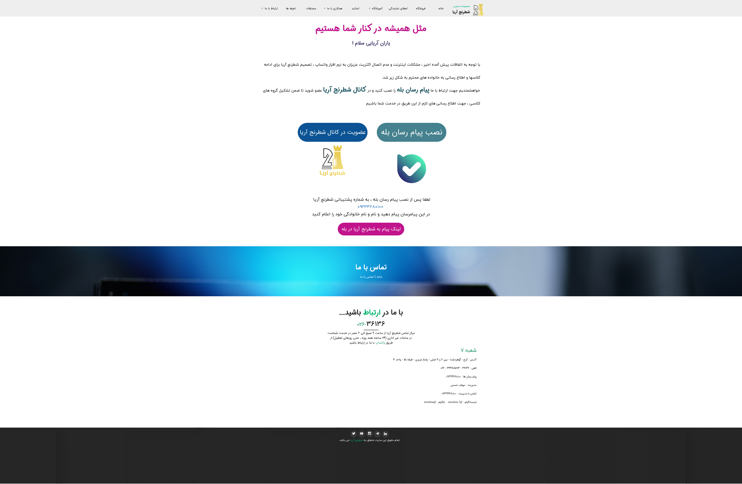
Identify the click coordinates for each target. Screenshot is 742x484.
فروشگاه (420, 8)
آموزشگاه (377, 8)
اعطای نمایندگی (398, 8)
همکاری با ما (334, 8)
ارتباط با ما (271, 8)
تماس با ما (367, 276)
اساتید (355, 8)
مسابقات (311, 8)
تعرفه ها (291, 8)
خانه (440, 8)
